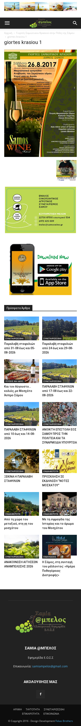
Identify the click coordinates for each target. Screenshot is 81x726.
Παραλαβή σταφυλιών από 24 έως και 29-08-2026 (57, 348)
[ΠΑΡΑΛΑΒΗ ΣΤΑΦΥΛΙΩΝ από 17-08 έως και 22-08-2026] (59, 371)
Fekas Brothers (64, 721)
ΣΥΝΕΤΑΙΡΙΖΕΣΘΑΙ (14, 338)
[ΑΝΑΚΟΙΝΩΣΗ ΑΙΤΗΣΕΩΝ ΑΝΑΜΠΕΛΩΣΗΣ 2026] (21, 547)
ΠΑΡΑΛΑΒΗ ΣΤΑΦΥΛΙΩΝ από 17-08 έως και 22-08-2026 (58, 391)
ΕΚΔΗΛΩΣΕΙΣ (49, 556)
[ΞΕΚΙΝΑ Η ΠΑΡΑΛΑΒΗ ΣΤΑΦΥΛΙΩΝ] (21, 461)
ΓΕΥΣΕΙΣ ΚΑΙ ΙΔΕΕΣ (14, 381)
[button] (7, 23)
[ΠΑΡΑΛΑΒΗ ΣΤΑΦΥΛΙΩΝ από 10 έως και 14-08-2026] (21, 414)
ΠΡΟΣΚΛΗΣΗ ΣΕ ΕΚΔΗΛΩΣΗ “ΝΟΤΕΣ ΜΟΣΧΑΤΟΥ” (55, 481)
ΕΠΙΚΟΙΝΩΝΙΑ (51, 713)
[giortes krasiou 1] (40, 156)
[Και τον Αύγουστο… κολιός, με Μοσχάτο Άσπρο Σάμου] (21, 371)
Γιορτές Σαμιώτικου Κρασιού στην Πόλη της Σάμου (45, 33)
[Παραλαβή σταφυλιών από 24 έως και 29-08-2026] (59, 328)
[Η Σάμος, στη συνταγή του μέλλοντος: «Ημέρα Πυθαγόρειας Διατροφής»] (59, 547)
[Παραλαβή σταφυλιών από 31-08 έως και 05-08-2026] (21, 328)
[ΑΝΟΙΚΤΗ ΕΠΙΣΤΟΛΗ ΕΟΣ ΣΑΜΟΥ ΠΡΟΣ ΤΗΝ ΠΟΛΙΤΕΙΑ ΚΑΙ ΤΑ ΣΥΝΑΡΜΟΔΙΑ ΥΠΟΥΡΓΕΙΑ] (59, 414)
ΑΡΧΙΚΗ (17, 709)
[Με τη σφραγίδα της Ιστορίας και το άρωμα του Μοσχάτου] (59, 504)
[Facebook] (40, 694)
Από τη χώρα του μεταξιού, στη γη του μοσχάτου (18, 524)
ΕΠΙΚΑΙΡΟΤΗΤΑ (30, 713)
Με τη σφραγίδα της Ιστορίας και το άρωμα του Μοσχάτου (58, 524)
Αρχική (8, 33)
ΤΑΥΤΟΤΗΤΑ (33, 709)
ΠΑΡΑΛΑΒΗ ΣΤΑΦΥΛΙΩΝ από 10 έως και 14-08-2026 (20, 434)
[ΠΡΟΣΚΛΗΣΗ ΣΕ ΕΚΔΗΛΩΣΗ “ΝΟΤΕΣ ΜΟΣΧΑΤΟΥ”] (59, 461)
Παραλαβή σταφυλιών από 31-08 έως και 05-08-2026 (19, 348)
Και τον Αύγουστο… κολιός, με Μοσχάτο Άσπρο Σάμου (18, 391)
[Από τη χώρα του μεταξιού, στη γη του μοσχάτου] (21, 504)
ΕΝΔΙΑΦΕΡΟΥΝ (50, 471)
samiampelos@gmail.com (50, 666)
